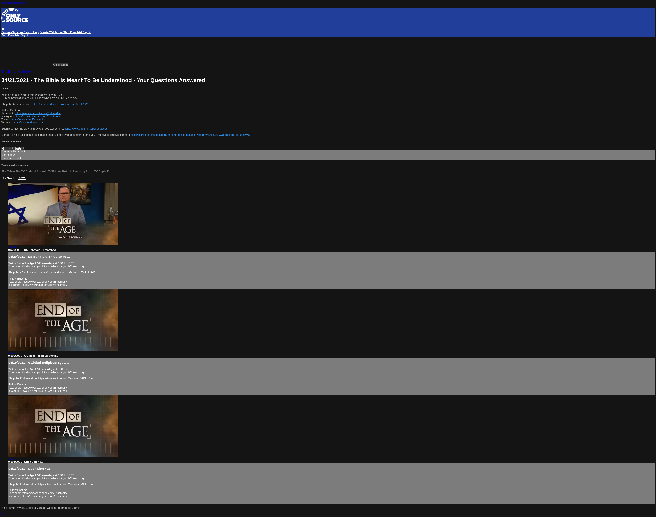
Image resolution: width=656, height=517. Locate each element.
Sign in (87, 32)
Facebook (7, 148)
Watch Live (56, 32)
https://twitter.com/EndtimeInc (28, 119)
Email (20, 148)
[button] (3, 29)
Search (28, 32)
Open (64, 64)
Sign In (25, 35)
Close (57, 64)
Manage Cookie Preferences (54, 507)
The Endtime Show (16, 71)
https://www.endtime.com (28, 122)
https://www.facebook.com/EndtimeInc (38, 113)
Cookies (31, 507)
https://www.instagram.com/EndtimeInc (38, 116)
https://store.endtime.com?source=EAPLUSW (60, 104)
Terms (12, 507)
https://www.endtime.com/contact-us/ (86, 128)
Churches (17, 32)
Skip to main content (13, 2)
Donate (44, 32)
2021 (22, 178)
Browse (6, 32)
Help (36, 32)
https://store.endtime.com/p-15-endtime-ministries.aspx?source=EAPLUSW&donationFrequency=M (190, 134)
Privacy (21, 507)
